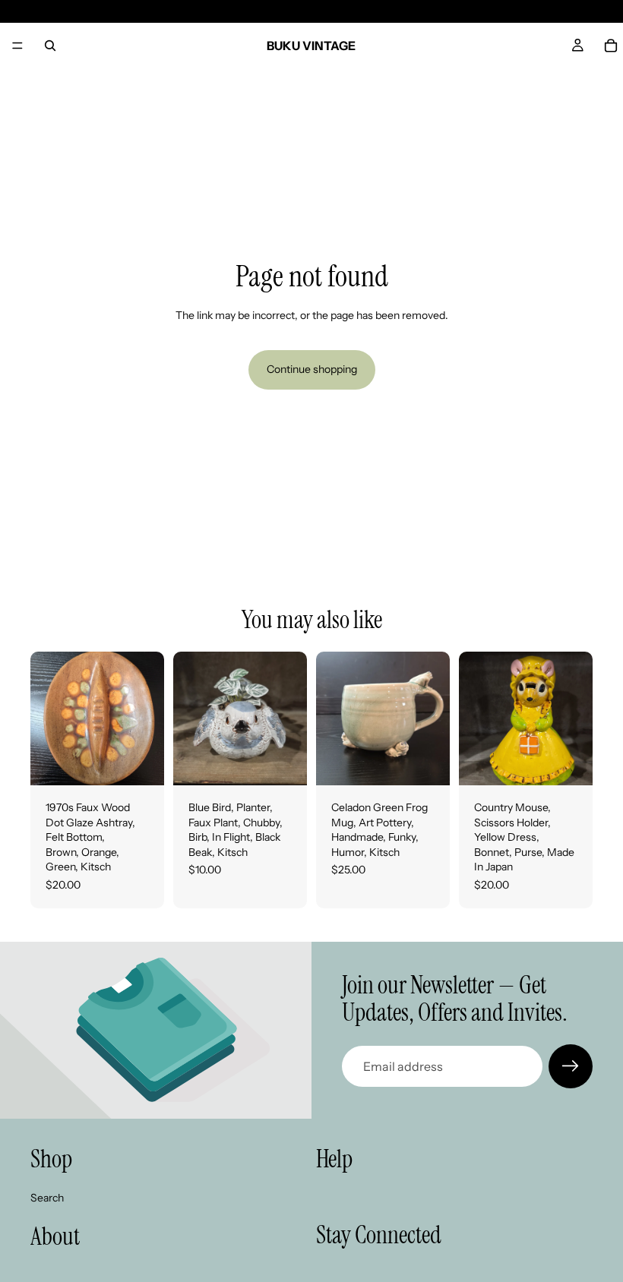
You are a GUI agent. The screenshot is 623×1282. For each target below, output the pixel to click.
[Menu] (17, 45)
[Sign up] (571, 1066)
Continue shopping (312, 369)
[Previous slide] (47, 718)
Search (47, 1197)
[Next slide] (147, 718)
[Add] (140, 761)
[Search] (50, 45)
